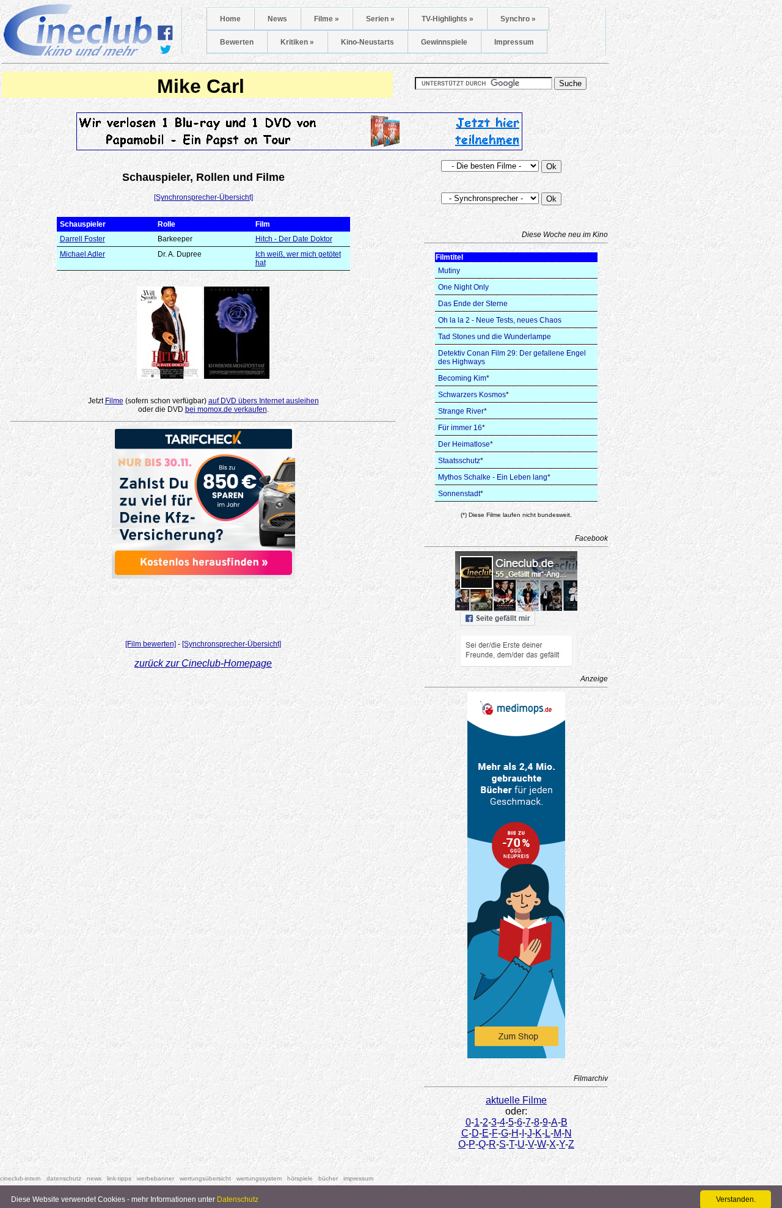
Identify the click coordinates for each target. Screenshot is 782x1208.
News (277, 19)
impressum (358, 1178)
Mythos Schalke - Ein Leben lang (492, 477)
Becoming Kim (462, 378)
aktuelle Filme (516, 1100)
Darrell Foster (82, 239)
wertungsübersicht (205, 1178)
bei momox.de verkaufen (226, 409)
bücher (328, 1178)
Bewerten (237, 42)
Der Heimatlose (464, 444)
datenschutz (63, 1178)
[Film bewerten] (150, 644)
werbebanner (155, 1178)
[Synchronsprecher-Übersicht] (203, 197)
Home (230, 19)
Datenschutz (237, 1199)
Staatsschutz (459, 460)
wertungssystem (259, 1178)
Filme (114, 401)
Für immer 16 (460, 427)
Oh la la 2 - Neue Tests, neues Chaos (499, 320)
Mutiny (449, 270)
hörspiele (300, 1178)
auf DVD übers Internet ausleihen (263, 401)
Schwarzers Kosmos (472, 394)
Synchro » (518, 19)
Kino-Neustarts (367, 42)
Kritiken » (297, 42)
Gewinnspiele (444, 42)
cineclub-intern (20, 1178)
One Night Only (463, 287)
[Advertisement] (203, 605)
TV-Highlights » (447, 19)
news (94, 1178)
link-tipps (119, 1178)
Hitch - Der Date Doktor (293, 239)
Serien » (380, 19)
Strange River (461, 411)
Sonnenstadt (459, 493)
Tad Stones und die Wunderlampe (494, 336)
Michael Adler (82, 254)
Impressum (514, 42)
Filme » (326, 19)
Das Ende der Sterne (473, 303)
